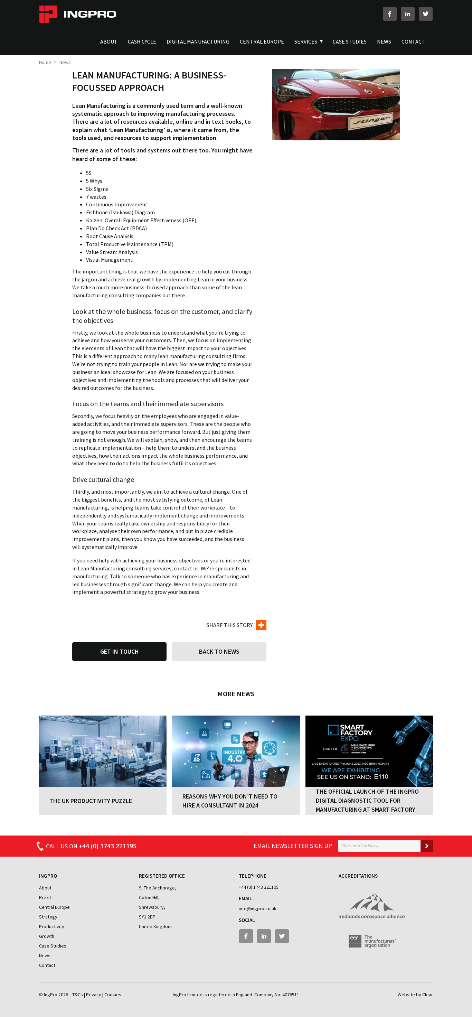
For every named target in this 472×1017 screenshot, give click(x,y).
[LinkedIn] (264, 936)
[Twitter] (282, 936)
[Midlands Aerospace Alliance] (372, 902)
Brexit (45, 897)
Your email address (360, 845)
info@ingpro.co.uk (257, 908)
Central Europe (54, 907)
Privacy (93, 994)
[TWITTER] (424, 14)
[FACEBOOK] (388, 14)
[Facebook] (246, 936)
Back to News (219, 651)
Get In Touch (119, 651)
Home (45, 62)
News (44, 955)
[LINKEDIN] (406, 14)
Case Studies (52, 946)
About (45, 888)
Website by (415, 994)
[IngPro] (77, 14)
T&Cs (77, 994)
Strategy (48, 917)
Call (91, 846)
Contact (47, 965)
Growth (46, 936)
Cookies (112, 994)
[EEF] (367, 937)
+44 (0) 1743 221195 (259, 887)
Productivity (51, 926)
